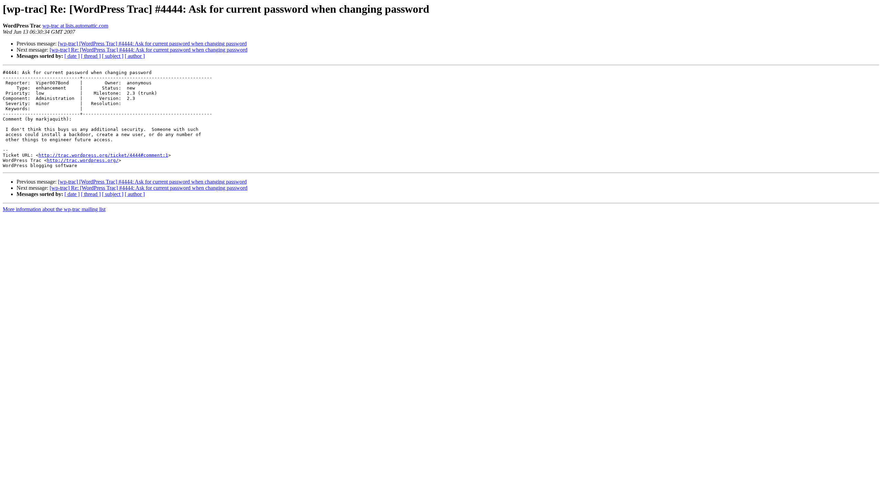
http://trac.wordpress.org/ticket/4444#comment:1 (103, 155)
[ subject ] (112, 56)
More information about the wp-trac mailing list (54, 209)
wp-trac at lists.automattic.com (75, 26)
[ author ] (135, 56)
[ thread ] (91, 56)
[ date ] (72, 56)
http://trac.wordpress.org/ (83, 160)
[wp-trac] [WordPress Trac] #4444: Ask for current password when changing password (152, 43)
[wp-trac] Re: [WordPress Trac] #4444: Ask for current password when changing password (148, 50)
